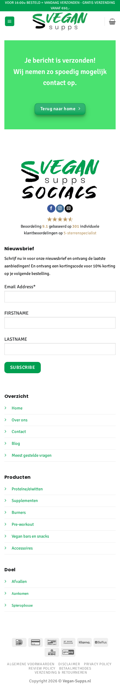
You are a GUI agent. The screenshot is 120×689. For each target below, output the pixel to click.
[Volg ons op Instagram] (60, 208)
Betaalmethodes (75, 668)
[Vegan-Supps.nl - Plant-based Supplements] (60, 21)
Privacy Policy (98, 664)
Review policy (42, 668)
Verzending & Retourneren (61, 672)
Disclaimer (69, 664)
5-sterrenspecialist (79, 233)
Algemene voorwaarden (30, 664)
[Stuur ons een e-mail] (69, 208)
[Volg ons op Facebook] (51, 208)
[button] (9, 21)
